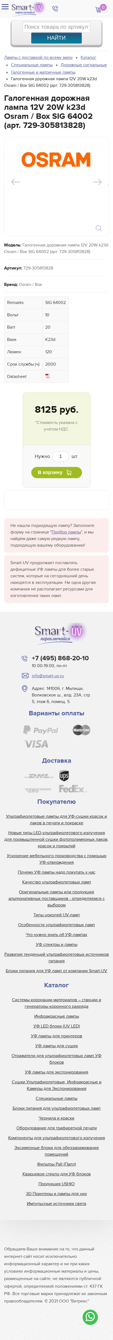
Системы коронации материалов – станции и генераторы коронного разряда (56, 1003)
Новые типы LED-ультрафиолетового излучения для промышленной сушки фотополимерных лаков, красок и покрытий (56, 839)
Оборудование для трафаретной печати (56, 1128)
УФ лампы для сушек (56, 1046)
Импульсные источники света (56, 1203)
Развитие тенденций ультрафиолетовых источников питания (56, 958)
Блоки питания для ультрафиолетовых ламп (57, 1108)
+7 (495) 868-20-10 (60, 658)
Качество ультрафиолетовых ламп (56, 882)
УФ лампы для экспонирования (56, 1072)
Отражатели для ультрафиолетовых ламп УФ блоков (56, 1059)
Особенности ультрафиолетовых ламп (56, 925)
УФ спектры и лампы (56, 944)
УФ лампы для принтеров (56, 1036)
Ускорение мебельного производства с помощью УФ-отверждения (56, 859)
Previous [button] (15, 182)
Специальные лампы (56, 1098)
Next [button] (97, 182)
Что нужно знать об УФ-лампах (56, 934)
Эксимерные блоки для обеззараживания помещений (56, 1151)
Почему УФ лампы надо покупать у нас (56, 872)
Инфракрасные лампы (56, 1016)
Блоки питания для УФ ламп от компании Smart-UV (56, 971)
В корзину (50, 472)
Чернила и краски (56, 1118)
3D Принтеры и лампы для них (56, 1193)
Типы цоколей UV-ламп (56, 915)
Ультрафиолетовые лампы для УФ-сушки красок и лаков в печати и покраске (56, 820)
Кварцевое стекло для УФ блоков (56, 1174)
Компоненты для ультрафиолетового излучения (56, 1138)
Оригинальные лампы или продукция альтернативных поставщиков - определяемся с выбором (57, 898)
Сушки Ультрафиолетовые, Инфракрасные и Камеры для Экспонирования (56, 1085)
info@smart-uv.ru (48, 676)
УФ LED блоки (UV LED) (56, 1026)
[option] (56, 159)
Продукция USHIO (56, 1184)
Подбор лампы (66, 532)
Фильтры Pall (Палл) (56, 1164)
